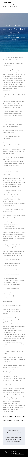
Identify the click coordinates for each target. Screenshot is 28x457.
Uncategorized (7, 420)
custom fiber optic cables (17, 416)
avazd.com (7, 2)
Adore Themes (19, 454)
